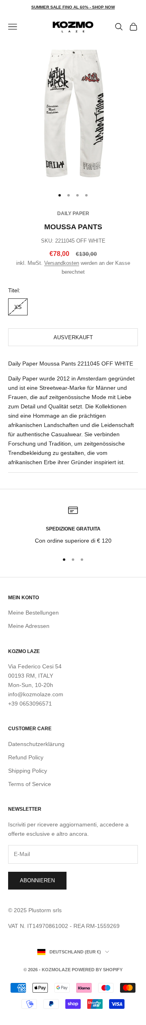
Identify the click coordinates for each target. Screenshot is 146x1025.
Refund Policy (25, 757)
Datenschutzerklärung (36, 744)
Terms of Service (29, 784)
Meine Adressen (28, 626)
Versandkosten (61, 263)
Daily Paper (73, 213)
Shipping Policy (27, 770)
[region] (73, 525)
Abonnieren (37, 880)
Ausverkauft (73, 337)
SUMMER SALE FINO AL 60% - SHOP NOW (73, 7)
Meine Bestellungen (33, 612)
